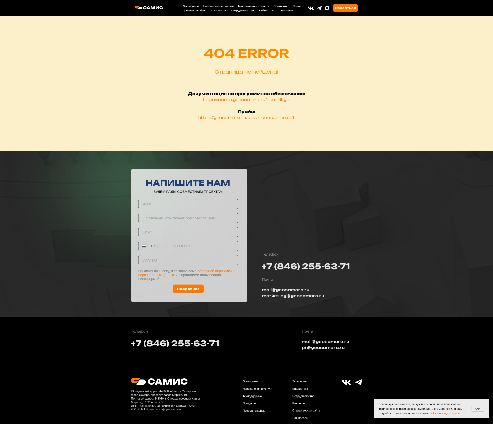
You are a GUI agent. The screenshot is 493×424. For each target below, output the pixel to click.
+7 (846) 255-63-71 (306, 266)
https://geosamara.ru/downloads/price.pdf (246, 117)
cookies (433, 413)
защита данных (451, 413)
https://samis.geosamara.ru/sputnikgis (246, 99)
